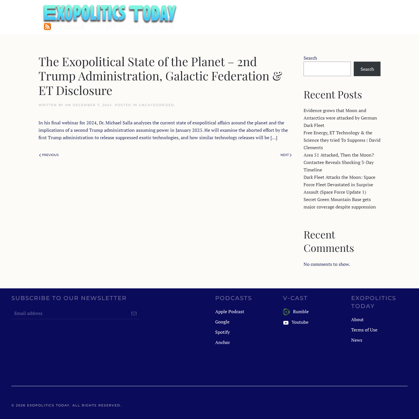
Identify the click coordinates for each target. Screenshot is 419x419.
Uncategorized (156, 105)
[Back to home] (109, 17)
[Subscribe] (134, 313)
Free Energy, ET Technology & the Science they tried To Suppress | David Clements (342, 140)
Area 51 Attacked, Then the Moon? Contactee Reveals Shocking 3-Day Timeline (339, 162)
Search (310, 58)
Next (284, 155)
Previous (50, 155)
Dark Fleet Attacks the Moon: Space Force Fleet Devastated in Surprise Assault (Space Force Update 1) (339, 184)
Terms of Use (364, 330)
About (357, 319)
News (356, 340)
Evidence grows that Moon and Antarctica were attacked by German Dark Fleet (340, 117)
